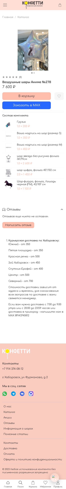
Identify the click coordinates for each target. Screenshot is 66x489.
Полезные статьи (16, 434)
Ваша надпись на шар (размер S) (39, 133)
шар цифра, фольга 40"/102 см (36, 170)
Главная (7, 17)
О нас (8, 406)
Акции (8, 417)
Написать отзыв (18, 225)
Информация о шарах (18, 428)
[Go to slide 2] (34, 72)
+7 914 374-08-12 (12, 368)
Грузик (21, 122)
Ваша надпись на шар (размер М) (39, 144)
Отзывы (9, 423)
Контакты (11, 443)
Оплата (9, 454)
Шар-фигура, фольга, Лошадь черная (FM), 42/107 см (36, 183)
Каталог (23, 17)
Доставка (10, 448)
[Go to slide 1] (31, 72)
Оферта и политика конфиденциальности (33, 459)
